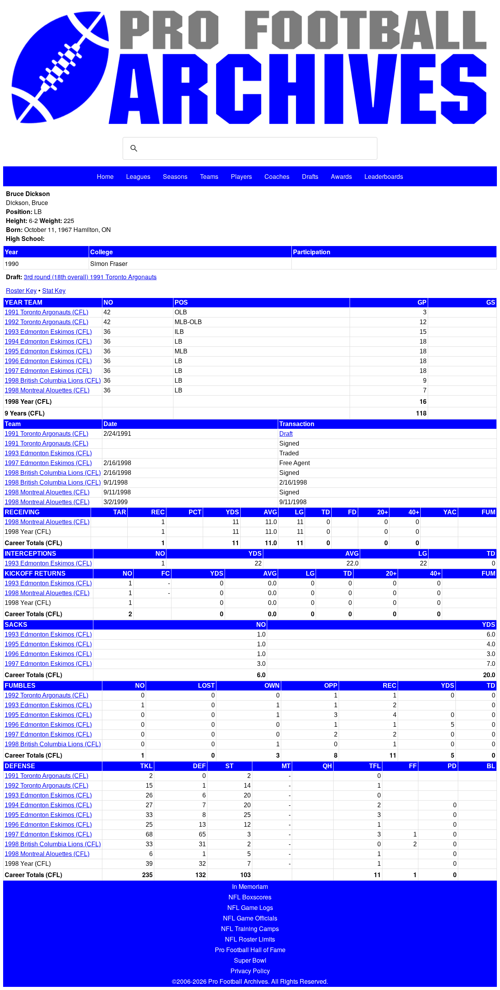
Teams (209, 176)
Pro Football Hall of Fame (250, 949)
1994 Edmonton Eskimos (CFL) (48, 341)
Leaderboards (383, 176)
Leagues (138, 176)
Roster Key (21, 290)
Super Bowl (250, 960)
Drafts (310, 176)
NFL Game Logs (250, 907)
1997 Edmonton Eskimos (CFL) (48, 370)
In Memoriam (250, 886)
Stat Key (54, 290)
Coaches (276, 176)
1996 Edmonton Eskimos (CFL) (48, 361)
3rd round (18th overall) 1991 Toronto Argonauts (90, 276)
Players (241, 176)
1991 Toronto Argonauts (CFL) (46, 312)
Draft (286, 433)
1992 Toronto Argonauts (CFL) (46, 322)
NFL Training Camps (250, 928)
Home (105, 176)
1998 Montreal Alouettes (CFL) (47, 390)
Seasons (175, 176)
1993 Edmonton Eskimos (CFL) (48, 331)
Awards (341, 176)
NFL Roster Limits (250, 939)
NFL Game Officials (250, 917)
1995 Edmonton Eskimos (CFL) (48, 351)
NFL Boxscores (250, 896)
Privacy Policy (250, 970)
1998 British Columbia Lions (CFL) (53, 380)
